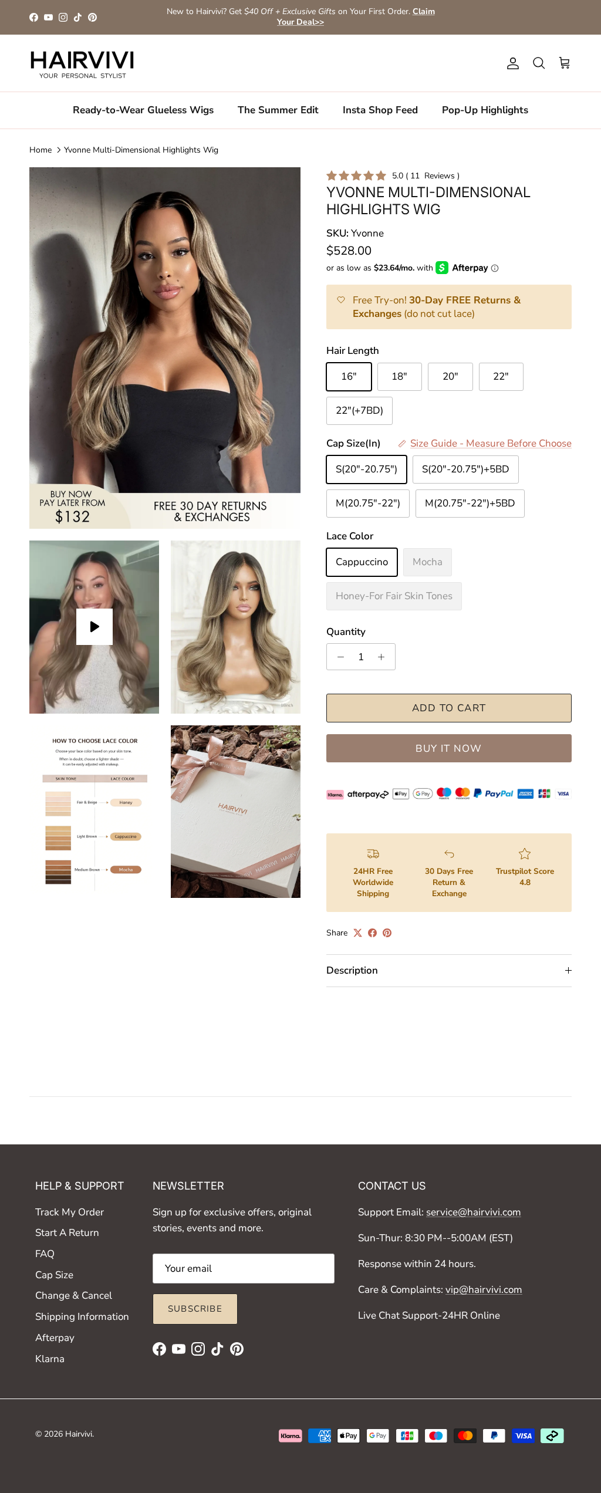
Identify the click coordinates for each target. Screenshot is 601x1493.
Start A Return (67, 1232)
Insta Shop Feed (380, 110)
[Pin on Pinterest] (387, 932)
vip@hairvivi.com (483, 1289)
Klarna (50, 1359)
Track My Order (69, 1212)
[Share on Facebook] (372, 932)
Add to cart (449, 708)
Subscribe (195, 1309)
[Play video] (94, 627)
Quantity (346, 632)
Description (352, 970)
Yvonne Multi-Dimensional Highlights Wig (141, 149)
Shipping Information (82, 1316)
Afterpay (55, 1338)
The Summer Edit (278, 110)
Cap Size (54, 1275)
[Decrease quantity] (337, 657)
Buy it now (449, 748)
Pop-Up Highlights (485, 110)
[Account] (510, 63)
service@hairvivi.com (473, 1212)
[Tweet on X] (357, 932)
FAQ (45, 1254)
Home (40, 149)
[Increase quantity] (384, 657)
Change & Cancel (73, 1295)
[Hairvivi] (82, 63)
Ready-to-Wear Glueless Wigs (143, 110)
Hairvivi (78, 1434)
